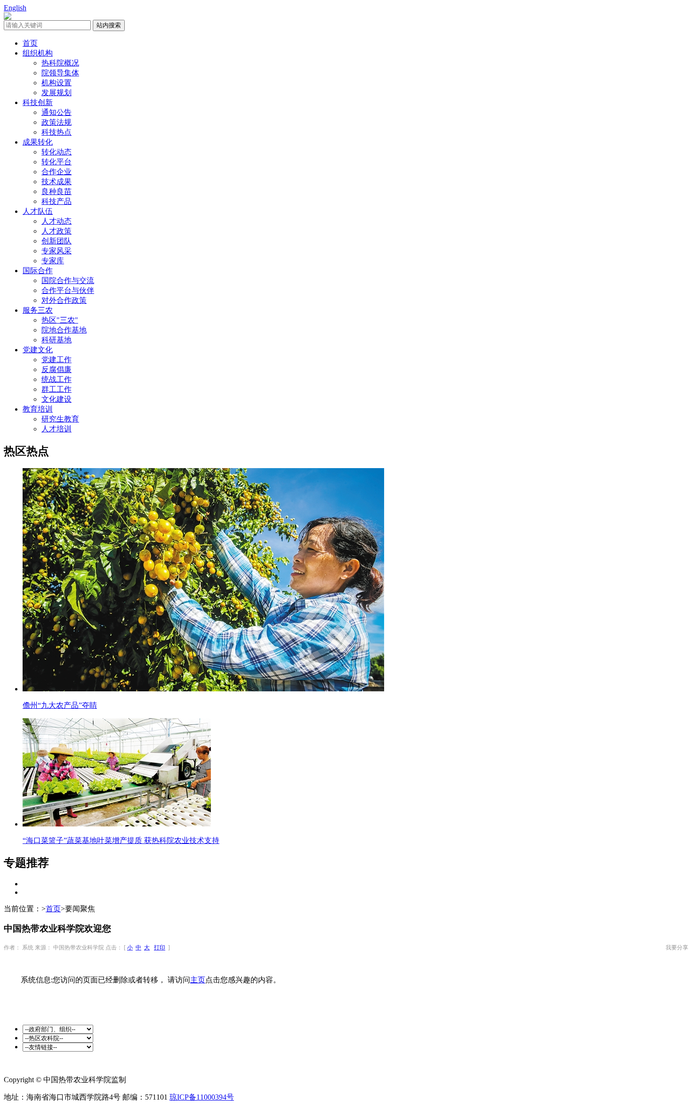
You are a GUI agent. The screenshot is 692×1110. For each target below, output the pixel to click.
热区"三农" (59, 320)
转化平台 (56, 162)
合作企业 (56, 172)
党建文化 (38, 350)
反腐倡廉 (56, 369)
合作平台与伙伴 (67, 290)
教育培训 (38, 409)
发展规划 (56, 93)
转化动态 (56, 152)
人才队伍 (38, 211)
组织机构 (38, 53)
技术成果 (56, 182)
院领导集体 (60, 73)
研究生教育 (60, 419)
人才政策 (56, 231)
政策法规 (56, 122)
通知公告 (56, 112)
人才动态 (56, 221)
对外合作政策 (64, 300)
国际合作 (38, 271)
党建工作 (56, 360)
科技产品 (56, 201)
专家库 (52, 261)
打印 (159, 947)
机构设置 (56, 83)
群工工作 (56, 389)
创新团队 (56, 241)
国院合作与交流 (67, 280)
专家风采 (56, 251)
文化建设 (56, 399)
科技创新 (38, 102)
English (15, 8)
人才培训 (56, 429)
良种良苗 (56, 191)
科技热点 (56, 132)
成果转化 (38, 142)
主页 (197, 980)
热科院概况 (60, 63)
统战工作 (56, 379)
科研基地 (56, 340)
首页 (30, 43)
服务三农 (38, 310)
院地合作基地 (64, 330)
